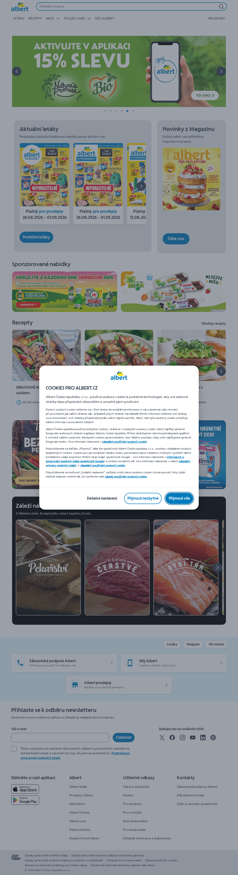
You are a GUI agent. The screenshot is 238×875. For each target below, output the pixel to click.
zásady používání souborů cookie (126, 476)
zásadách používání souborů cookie (124, 441)
